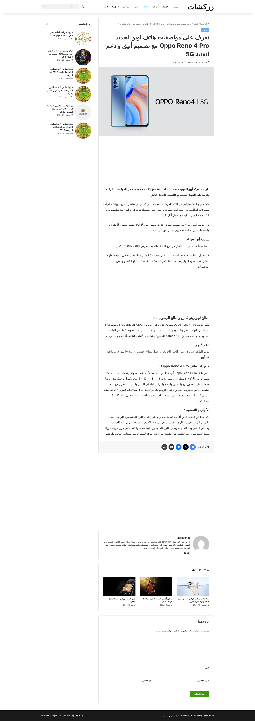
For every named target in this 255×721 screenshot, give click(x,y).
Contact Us (68, 715)
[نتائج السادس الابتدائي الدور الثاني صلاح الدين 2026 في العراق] (83, 76)
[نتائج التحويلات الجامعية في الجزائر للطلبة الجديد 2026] (83, 39)
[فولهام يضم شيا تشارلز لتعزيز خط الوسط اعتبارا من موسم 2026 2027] (83, 57)
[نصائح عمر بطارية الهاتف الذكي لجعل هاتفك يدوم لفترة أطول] (193, 586)
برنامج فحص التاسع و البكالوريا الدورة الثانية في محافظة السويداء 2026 (60, 108)
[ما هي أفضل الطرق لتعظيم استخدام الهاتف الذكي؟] (156, 586)
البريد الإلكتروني (202, 680)
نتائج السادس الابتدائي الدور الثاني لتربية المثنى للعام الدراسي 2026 (61, 127)
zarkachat (183, 537)
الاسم (207, 668)
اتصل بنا (115, 6)
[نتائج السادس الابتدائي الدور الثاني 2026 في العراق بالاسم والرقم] (83, 94)
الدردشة (164, 6)
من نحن (126, 6)
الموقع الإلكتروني (147, 680)
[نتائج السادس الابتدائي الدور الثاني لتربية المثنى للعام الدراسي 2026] (83, 130)
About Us (78, 715)
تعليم (136, 6)
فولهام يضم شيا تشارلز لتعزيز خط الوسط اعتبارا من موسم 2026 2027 (60, 53)
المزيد (105, 6)
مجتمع (154, 6)
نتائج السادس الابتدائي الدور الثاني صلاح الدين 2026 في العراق (61, 72)
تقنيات (145, 6)
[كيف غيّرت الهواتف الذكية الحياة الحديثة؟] (119, 586)
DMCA (58, 715)
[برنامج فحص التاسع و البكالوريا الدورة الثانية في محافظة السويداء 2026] (83, 112)
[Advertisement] (156, 161)
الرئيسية (176, 6)
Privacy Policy (47, 715)
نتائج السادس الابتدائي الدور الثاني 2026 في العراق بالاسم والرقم (60, 90)
